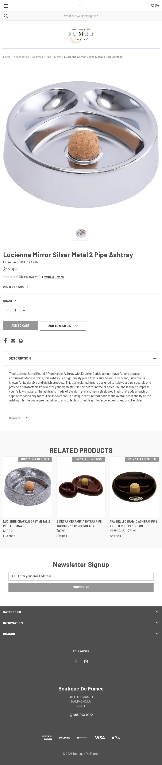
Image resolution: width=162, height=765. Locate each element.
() (156, 5)
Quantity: (10, 301)
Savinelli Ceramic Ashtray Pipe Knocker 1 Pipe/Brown (133, 524)
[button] (52, 277)
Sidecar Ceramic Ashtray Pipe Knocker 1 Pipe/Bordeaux (79, 524)
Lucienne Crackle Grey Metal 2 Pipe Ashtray (26, 524)
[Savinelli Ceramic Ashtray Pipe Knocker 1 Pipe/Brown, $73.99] (134, 486)
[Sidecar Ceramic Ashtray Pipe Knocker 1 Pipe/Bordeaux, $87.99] (81, 486)
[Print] (21, 341)
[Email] (13, 341)
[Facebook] (5, 341)
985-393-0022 (83, 715)
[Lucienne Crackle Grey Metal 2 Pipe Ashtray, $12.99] (27, 486)
